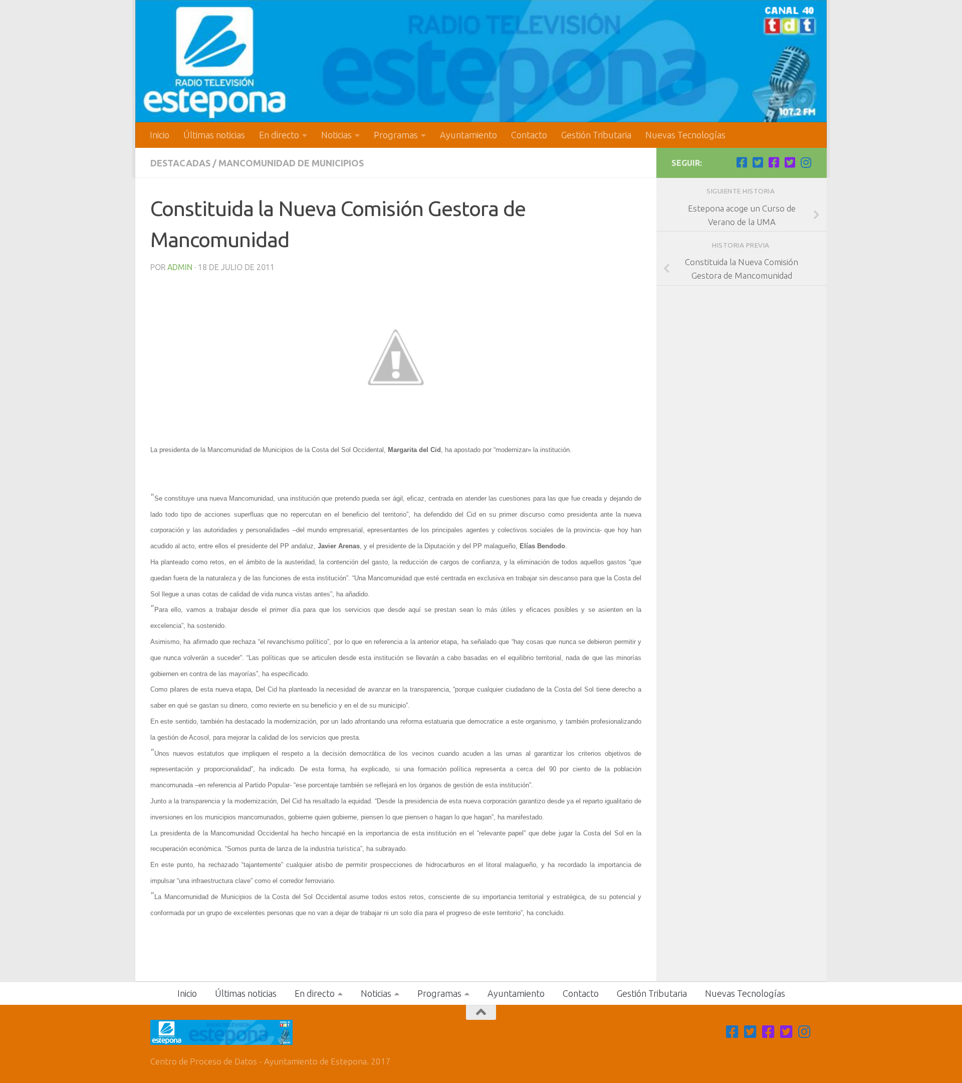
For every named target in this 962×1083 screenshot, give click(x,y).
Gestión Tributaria (596, 135)
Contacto (529, 135)
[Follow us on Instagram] (806, 162)
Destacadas (180, 163)
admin (179, 267)
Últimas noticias (214, 135)
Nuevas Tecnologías (685, 135)
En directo (279, 135)
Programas (396, 135)
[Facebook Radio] (774, 162)
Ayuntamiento (468, 135)
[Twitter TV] (758, 162)
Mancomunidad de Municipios (291, 163)
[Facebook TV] (742, 162)
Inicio (159, 135)
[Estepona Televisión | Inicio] (481, 61)
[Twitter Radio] (790, 162)
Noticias (336, 135)
